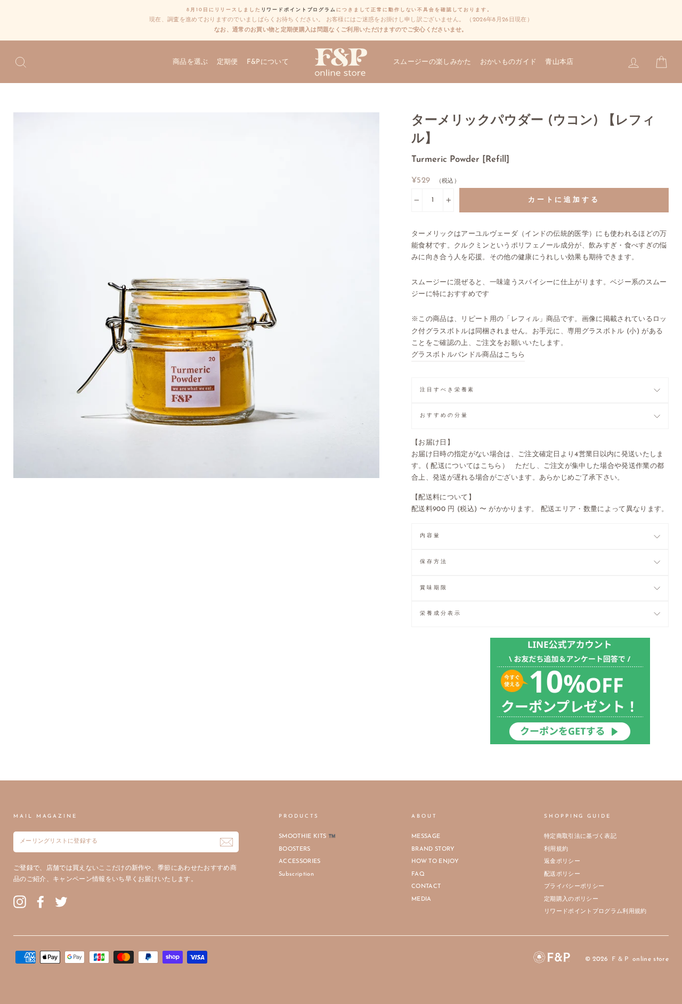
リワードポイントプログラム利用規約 (595, 912)
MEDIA (421, 899)
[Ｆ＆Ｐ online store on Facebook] (40, 901)
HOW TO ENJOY (435, 862)
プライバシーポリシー (574, 887)
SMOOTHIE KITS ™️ (307, 837)
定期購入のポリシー (571, 899)
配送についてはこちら (466, 466)
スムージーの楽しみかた (432, 62)
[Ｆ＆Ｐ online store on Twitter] (61, 901)
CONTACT (426, 887)
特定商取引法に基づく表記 (580, 837)
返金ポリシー (562, 862)
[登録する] (226, 842)
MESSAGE (425, 837)
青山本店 (559, 62)
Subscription (296, 874)
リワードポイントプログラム (298, 9)
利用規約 (556, 849)
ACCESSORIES (300, 862)
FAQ (418, 874)
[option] (341, 20)
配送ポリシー (562, 874)
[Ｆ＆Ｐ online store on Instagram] (19, 901)
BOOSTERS (295, 849)
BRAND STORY (433, 849)
